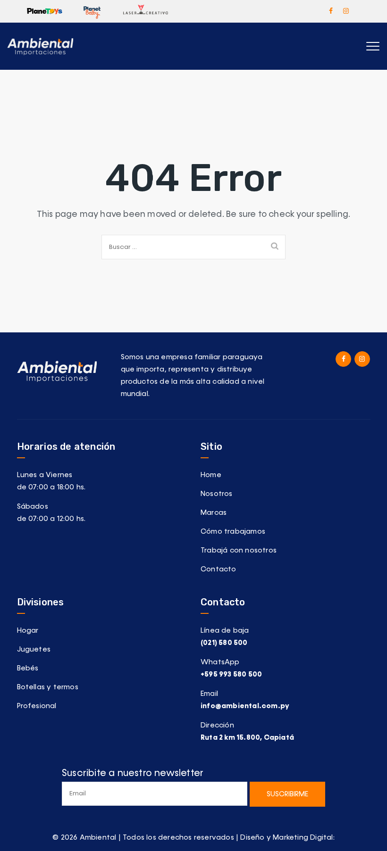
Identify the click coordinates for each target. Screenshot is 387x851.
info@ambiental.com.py (245, 706)
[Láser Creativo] (145, 11)
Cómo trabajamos (233, 531)
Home (211, 475)
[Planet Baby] (92, 11)
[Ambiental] (40, 46)
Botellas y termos (47, 687)
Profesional (37, 706)
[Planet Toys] (45, 11)
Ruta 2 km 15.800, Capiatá (247, 737)
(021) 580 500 (224, 642)
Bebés (28, 668)
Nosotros (217, 493)
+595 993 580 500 (231, 674)
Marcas (214, 512)
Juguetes (34, 649)
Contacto (218, 569)
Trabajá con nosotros (239, 550)
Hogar (28, 630)
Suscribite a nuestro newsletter (132, 773)
